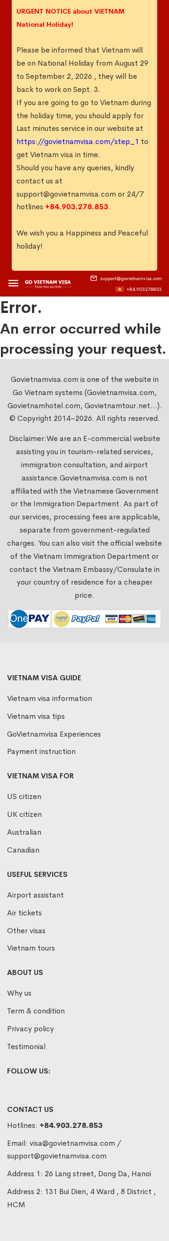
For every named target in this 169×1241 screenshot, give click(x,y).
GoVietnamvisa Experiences (54, 734)
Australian (24, 832)
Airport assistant (35, 895)
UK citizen (24, 814)
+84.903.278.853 (71, 1125)
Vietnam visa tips (36, 716)
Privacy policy (30, 1029)
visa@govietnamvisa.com (72, 1143)
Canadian (23, 850)
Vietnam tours (31, 948)
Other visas (26, 931)
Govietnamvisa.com (93, 478)
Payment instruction (41, 751)
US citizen (24, 796)
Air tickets (24, 913)
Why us (19, 993)
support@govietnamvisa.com (66, 194)
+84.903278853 (144, 289)
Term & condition (36, 1011)
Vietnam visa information (49, 698)
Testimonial (26, 1046)
